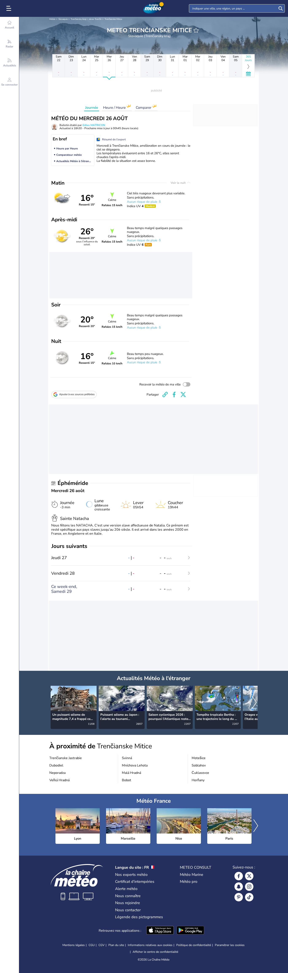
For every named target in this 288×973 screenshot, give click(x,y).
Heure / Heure (115, 107)
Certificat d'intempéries (134, 881)
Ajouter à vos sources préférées (77, 394)
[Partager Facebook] (174, 394)
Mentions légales (73, 945)
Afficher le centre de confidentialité (155, 952)
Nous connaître (128, 895)
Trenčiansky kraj (78, 19)
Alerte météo (126, 888)
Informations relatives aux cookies (150, 945)
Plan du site (116, 945)
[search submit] (280, 8)
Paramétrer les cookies (230, 945)
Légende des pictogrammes (139, 916)
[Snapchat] (238, 886)
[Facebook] (238, 876)
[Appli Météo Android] (190, 930)
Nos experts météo (131, 874)
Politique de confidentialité (193, 945)
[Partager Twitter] (183, 394)
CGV (101, 945)
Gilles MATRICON (93, 125)
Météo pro (188, 881)
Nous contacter (128, 910)
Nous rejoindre (127, 902)
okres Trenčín (95, 19)
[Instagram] (249, 886)
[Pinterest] (238, 897)
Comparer (144, 107)
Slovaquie (63, 19)
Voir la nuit (178, 183)
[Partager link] (165, 394)
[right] (254, 703)
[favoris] (196, 30)
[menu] (9, 8)
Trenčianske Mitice (113, 19)
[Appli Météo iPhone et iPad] (160, 930)
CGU (92, 945)
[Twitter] (249, 876)
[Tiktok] (249, 897)
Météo (52, 19)
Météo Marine (191, 874)
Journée (91, 107)
